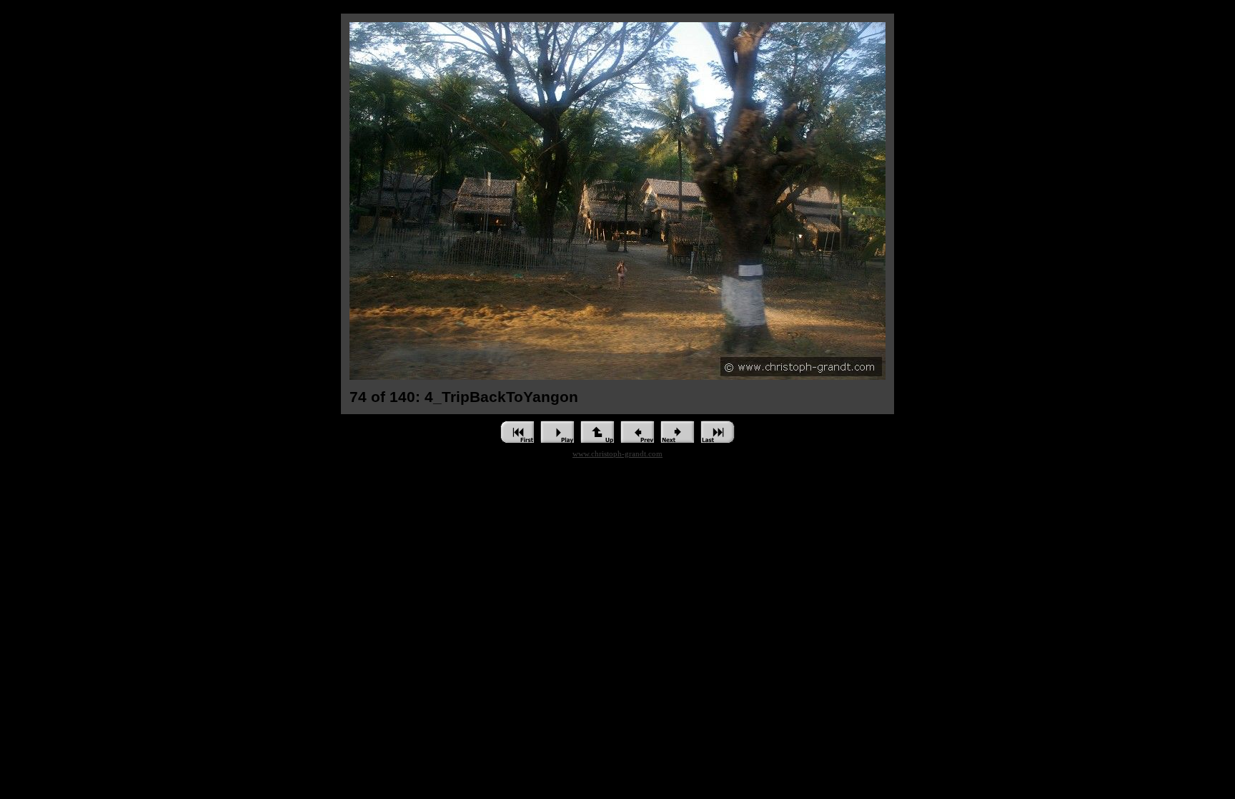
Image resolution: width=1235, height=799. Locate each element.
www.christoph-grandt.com (617, 453)
